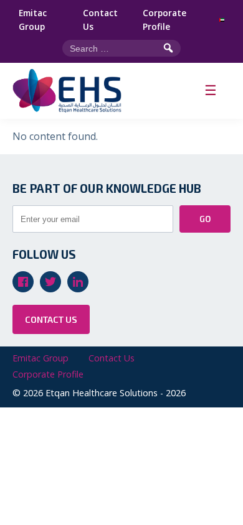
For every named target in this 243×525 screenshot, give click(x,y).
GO (205, 219)
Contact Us (100, 19)
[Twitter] (50, 281)
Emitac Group (33, 19)
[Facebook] (23, 281)
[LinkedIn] (77, 281)
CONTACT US (51, 319)
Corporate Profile (164, 19)
